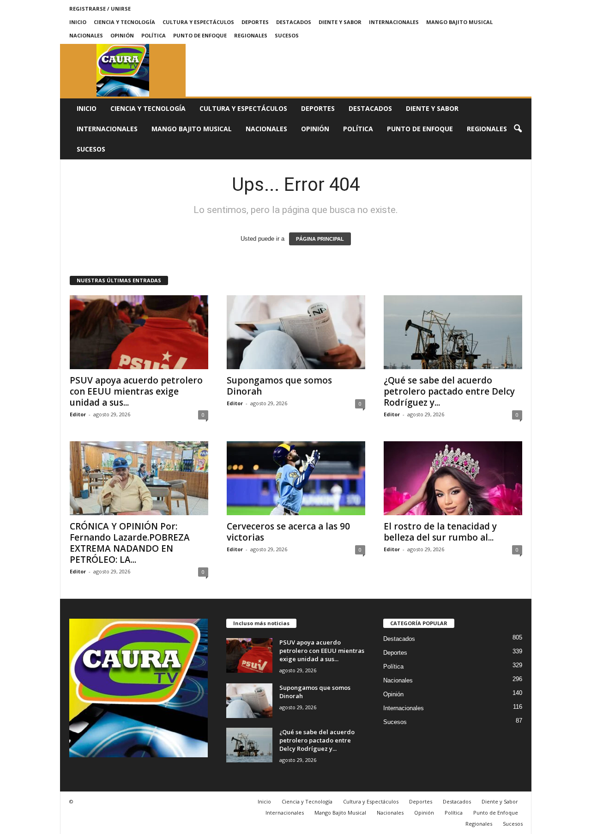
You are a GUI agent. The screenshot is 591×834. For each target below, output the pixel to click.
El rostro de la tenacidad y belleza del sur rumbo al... (440, 531)
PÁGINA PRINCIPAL (320, 239)
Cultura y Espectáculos (198, 21)
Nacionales (86, 35)
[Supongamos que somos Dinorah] (296, 332)
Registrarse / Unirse (100, 8)
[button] (517, 129)
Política (153, 35)
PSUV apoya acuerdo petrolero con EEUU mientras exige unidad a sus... (136, 391)
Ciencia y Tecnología (124, 21)
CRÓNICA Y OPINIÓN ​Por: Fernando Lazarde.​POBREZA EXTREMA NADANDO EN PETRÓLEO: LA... (130, 543)
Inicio (77, 21)
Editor (78, 414)
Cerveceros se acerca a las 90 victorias (288, 531)
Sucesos (287, 35)
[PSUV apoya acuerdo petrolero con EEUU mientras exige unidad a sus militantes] (139, 332)
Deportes (255, 21)
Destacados (293, 21)
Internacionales (394, 21)
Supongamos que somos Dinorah (279, 385)
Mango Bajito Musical (459, 21)
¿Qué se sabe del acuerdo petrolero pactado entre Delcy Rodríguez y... (449, 391)
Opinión (122, 35)
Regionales (250, 35)
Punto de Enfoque (200, 35)
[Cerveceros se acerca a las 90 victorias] (296, 478)
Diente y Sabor (340, 21)
